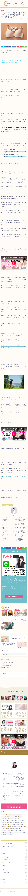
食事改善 (11, 834)
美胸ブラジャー (4, 832)
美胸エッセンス (21, 830)
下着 (2, 10)
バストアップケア (14, 820)
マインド (23, 822)
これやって (4, 816)
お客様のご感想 (6, 667)
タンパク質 (10, 818)
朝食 (20, 828)
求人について (15, 859)
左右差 (3, 828)
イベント (20, 816)
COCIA (3, 814)
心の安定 (12, 828)
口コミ (10, 826)
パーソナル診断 (21, 820)
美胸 (16, 830)
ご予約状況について (7, 665)
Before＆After (14, 872)
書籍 (17, 828)
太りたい (14, 826)
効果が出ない (4, 826)
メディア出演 (15, 857)
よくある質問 (15, 816)
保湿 (18, 824)
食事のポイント (4, 834)
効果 (22, 824)
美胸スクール (14, 876)
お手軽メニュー (19, 814)
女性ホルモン (20, 826)
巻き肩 (8, 828)
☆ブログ (14, 882)
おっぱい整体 (12, 814)
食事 (25, 832)
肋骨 (17, 832)
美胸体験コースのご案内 (8, 663)
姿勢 (25, 826)
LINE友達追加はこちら (14, 596)
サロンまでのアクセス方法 (8, 669)
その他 (14, 879)
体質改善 (14, 824)
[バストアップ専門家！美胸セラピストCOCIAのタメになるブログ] (14, 5)
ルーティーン (4, 824)
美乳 (12, 830)
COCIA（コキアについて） (8, 662)
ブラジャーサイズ (11, 822)
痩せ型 (9, 830)
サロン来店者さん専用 (14, 843)
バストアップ (17, 818)
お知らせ (14, 853)
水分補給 (3, 830)
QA (7, 814)
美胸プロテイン (12, 832)
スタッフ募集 (4, 818)
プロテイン (17, 822)
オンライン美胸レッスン (14, 846)
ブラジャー (4, 822)
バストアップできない (5, 820)
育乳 (21, 832)
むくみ (9, 816)
